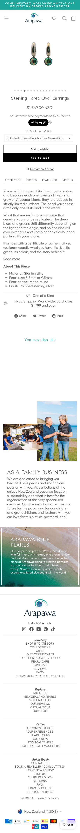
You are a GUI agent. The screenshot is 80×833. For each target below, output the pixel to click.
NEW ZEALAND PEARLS (40, 696)
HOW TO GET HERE (40, 742)
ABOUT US (40, 693)
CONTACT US (40, 763)
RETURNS (40, 781)
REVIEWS (40, 669)
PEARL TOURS (40, 735)
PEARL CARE (40, 661)
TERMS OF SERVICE (40, 792)
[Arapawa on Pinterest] (46, 629)
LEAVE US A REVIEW (40, 770)
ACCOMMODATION (40, 728)
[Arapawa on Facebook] (31, 629)
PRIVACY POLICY (40, 788)
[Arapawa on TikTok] (53, 629)
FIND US (40, 774)
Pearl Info (49, 179)
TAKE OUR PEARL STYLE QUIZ (40, 658)
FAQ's (40, 672)
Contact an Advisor (42, 169)
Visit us (68, 179)
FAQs (40, 784)
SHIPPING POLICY (40, 777)
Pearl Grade (38, 131)
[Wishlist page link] (56, 18)
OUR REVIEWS (40, 703)
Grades (31, 179)
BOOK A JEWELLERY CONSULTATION (40, 766)
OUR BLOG (40, 711)
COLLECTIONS (40, 647)
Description (12, 179)
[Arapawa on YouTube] (39, 629)
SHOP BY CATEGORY (40, 643)
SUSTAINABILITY (40, 700)
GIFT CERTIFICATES (40, 654)
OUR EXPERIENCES (40, 731)
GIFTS (40, 651)
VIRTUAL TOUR (40, 707)
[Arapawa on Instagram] (24, 629)
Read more (11, 259)
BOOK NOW (40, 739)
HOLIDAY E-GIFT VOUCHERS (40, 746)
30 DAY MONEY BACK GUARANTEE (40, 676)
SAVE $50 (40, 665)
